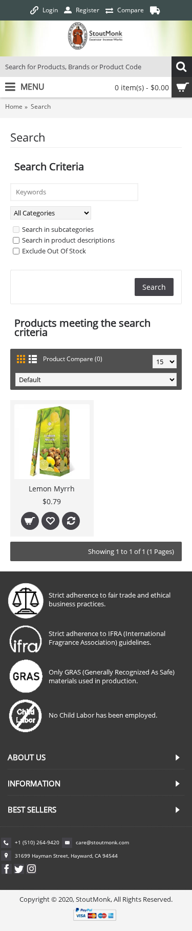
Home (14, 107)
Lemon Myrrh (52, 488)
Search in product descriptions (68, 240)
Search (41, 107)
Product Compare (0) (72, 358)
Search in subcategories (58, 229)
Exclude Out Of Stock (54, 250)
